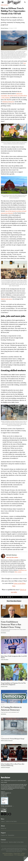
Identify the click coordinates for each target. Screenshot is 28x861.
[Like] (12, 597)
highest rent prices (6, 299)
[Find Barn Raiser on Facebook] (5, 814)
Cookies (23, 853)
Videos (3, 821)
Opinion (2, 619)
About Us (3, 828)
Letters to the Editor (11, 821)
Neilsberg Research (8, 101)
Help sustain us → (7, 806)
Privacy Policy (17, 853)
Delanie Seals (4, 686)
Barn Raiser (5, 777)
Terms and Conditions (7, 853)
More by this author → (13, 557)
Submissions (4, 842)
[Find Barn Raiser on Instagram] (7, 814)
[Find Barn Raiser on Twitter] (2, 814)
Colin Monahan (4, 659)
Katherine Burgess (5, 767)
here (24, 63)
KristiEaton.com (22, 570)
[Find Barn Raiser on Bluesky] (10, 814)
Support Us (4, 835)
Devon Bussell (21, 855)
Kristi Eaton (4, 28)
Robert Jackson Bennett (7, 740)
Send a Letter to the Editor (16, 842)
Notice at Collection (8, 855)
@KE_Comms (18, 572)
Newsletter (11, 835)
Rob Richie (3, 632)
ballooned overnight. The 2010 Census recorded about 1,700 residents (14, 95)
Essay (2, 736)
